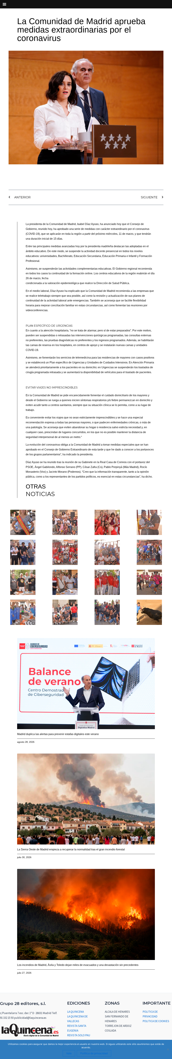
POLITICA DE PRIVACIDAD (150, 1014)
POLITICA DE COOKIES (156, 1021)
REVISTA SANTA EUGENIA (76, 1028)
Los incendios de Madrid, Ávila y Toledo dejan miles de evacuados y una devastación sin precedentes (77, 965)
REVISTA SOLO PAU (78, 1035)
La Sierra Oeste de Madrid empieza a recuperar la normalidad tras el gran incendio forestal (71, 849)
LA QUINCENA (75, 1012)
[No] (167, 1049)
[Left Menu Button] (4, 4)
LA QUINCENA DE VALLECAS (77, 1019)
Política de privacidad (94, 1053)
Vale (69, 1053)
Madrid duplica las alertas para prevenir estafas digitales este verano (58, 734)
